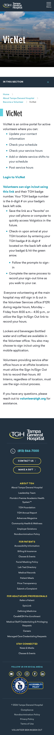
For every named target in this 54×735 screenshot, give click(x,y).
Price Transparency (27, 583)
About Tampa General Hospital (27, 488)
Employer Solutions (27, 529)
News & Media (27, 648)
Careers (27, 631)
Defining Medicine (27, 611)
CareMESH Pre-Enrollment (27, 616)
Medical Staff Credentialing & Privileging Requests (27, 624)
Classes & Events (27, 557)
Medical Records (27, 573)
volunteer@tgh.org (33, 398)
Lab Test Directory (27, 567)
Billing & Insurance (27, 551)
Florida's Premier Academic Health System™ (27, 500)
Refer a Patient (27, 600)
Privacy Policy (27, 719)
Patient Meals (27, 578)
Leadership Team (27, 493)
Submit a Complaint (27, 589)
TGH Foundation (26, 508)
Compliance (27, 710)
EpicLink (27, 606)
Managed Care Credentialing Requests (26, 636)
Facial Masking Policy (27, 562)
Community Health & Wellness (27, 524)
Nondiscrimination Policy (27, 534)
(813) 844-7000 (28, 451)
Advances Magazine (27, 518)
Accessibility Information (27, 546)
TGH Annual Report (27, 513)
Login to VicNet (14, 177)
